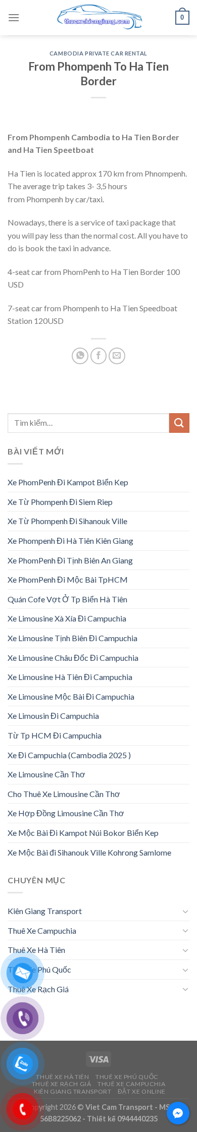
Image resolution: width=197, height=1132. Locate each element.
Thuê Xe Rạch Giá (38, 989)
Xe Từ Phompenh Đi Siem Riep (60, 501)
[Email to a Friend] (117, 356)
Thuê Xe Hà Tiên (36, 949)
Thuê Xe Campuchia (42, 930)
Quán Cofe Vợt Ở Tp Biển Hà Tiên (67, 599)
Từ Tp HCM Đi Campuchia (55, 735)
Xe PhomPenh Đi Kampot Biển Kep (68, 482)
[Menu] (14, 17)
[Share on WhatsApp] (80, 356)
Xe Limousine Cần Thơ (46, 774)
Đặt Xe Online (142, 1091)
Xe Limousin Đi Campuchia (53, 715)
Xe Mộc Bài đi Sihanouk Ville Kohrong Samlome (89, 852)
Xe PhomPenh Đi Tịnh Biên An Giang (70, 560)
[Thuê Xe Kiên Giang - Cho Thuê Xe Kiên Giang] (98, 17)
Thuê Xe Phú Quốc (39, 969)
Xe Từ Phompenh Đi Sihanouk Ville (67, 521)
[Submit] (179, 423)
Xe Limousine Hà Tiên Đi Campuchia (70, 677)
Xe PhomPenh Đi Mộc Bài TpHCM (68, 579)
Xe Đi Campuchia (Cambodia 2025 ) (69, 755)
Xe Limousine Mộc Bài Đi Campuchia (71, 696)
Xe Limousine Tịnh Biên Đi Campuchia (72, 638)
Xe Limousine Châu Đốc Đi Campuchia (73, 657)
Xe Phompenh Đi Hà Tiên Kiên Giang (70, 540)
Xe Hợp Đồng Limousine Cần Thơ (66, 813)
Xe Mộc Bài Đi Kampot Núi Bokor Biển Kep (83, 832)
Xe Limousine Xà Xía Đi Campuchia (67, 618)
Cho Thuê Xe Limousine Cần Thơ (64, 794)
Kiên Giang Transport (45, 911)
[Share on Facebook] (98, 356)
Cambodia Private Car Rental (98, 53)
